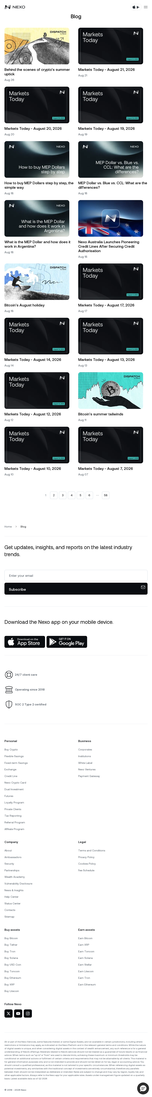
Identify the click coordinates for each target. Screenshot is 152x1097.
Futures (8, 795)
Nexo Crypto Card (15, 782)
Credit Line (10, 776)
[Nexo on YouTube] (18, 1013)
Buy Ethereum (12, 977)
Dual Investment (14, 789)
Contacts (9, 909)
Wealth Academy (14, 876)
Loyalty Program (14, 802)
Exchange (10, 769)
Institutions (84, 756)
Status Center (12, 903)
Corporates (85, 749)
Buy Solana (11, 957)
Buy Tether (10, 944)
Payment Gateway (89, 776)
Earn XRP (83, 944)
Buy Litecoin (11, 991)
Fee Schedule (86, 870)
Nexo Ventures (86, 769)
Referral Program (14, 822)
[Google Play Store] (67, 642)
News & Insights (13, 890)
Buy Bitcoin (11, 938)
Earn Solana (85, 957)
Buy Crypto (11, 749)
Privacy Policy (86, 857)
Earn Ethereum (87, 984)
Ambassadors (12, 857)
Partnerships (11, 870)
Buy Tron (9, 951)
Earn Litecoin (86, 971)
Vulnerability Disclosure (18, 883)
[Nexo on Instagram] (28, 1013)
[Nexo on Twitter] (8, 1013)
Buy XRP (9, 984)
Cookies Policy (87, 863)
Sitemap (9, 916)
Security (9, 863)
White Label (85, 762)
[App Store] (24, 642)
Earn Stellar (85, 964)
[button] (143, 1088)
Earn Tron (84, 977)
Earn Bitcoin (85, 938)
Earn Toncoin (86, 951)
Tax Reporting (13, 815)
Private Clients (12, 809)
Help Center (11, 896)
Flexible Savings (14, 756)
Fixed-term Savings (16, 762)
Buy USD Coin (12, 964)
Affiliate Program (14, 829)
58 (106, 495)
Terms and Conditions (91, 850)
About (8, 850)
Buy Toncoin (12, 971)
